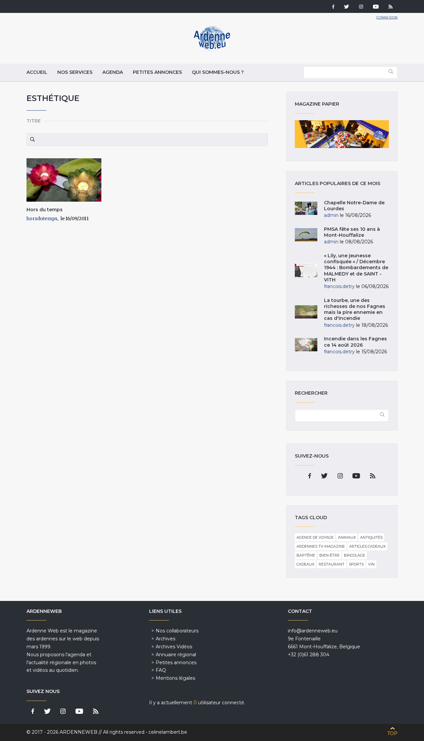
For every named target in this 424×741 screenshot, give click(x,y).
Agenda (112, 72)
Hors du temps (44, 210)
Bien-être (329, 555)
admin (331, 215)
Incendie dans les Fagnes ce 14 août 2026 (355, 342)
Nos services (74, 72)
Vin (371, 564)
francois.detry (339, 286)
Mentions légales (175, 678)
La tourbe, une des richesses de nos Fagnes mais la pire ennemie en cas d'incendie (354, 309)
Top (392, 733)
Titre (33, 121)
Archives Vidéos (174, 647)
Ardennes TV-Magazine (320, 546)
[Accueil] (212, 50)
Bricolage (354, 555)
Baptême (305, 555)
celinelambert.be (167, 732)
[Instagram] (361, 7)
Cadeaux (305, 564)
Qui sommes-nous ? (218, 72)
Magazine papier (342, 134)
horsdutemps (41, 219)
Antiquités (371, 537)
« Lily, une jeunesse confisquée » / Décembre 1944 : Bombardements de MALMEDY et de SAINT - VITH (356, 268)
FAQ (161, 670)
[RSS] (390, 7)
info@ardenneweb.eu (313, 631)
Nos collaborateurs (177, 631)
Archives (165, 639)
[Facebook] (333, 7)
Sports (356, 564)
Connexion (387, 17)
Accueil (36, 72)
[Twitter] (346, 7)
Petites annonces (157, 72)
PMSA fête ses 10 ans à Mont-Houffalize (352, 232)
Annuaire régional (176, 655)
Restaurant (331, 564)
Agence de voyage (315, 537)
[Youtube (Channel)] (376, 7)
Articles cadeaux (367, 546)
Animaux (347, 537)
